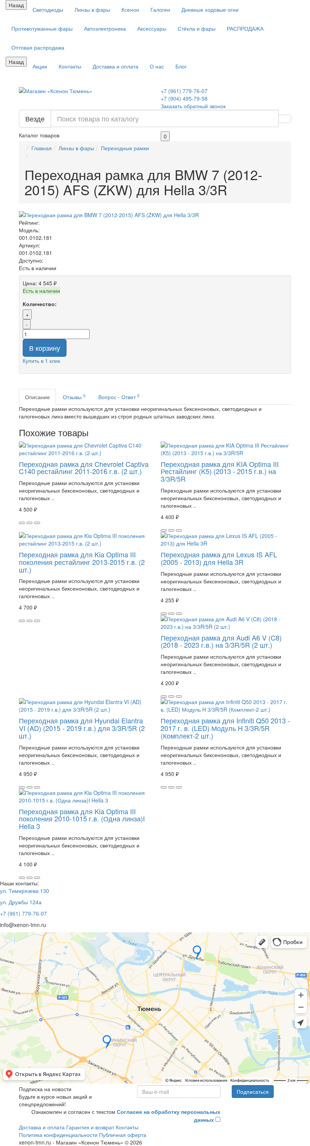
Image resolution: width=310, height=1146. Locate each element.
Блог (181, 66)
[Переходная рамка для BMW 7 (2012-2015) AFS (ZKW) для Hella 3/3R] (155, 215)
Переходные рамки (125, 148)
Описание (37, 397)
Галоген (160, 9)
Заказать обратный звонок (193, 106)
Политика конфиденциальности (58, 1134)
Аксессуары (151, 28)
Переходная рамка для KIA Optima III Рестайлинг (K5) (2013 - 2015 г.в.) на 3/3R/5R (220, 471)
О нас (157, 66)
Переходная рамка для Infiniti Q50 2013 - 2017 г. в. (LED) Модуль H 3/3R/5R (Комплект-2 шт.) (225, 727)
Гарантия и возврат (90, 1127)
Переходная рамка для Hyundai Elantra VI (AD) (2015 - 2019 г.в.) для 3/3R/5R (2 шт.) (82, 727)
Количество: (40, 304)
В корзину (44, 348)
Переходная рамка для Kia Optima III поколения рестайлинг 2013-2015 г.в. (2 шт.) (82, 561)
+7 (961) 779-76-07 (184, 91)
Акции (40, 66)
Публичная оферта (122, 1134)
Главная (41, 148)
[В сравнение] (37, 523)
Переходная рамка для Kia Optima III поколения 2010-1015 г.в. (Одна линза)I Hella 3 (82, 818)
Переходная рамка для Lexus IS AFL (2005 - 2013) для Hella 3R (219, 558)
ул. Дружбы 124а (21, 902)
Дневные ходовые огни (210, 9)
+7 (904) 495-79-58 (184, 98)
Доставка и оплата (115, 66)
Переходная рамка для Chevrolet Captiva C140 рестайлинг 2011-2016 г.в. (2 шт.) (84, 467)
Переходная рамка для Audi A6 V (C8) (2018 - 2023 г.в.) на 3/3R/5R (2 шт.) (221, 641)
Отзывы (74, 397)
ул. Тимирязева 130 (24, 890)
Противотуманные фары (42, 28)
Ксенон (130, 9)
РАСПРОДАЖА (245, 28)
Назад (16, 5)
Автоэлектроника (105, 28)
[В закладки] (29, 523)
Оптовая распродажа (37, 47)
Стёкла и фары (196, 28)
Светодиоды (48, 9)
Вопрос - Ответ (119, 397)
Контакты (70, 66)
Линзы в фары (92, 9)
